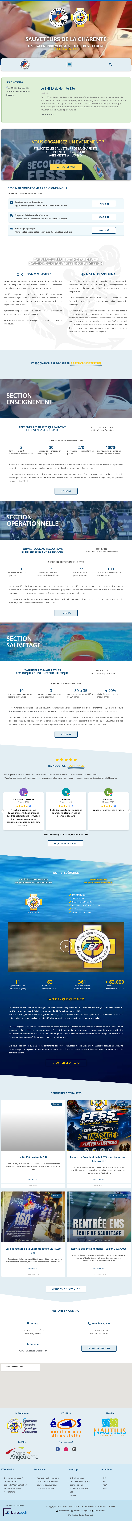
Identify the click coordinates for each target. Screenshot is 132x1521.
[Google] (74, 1449)
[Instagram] (66, 1449)
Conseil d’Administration (15, 1484)
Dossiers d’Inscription (80, 1481)
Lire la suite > (33, 1179)
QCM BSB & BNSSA (45, 1488)
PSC (104, 1481)
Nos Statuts (9, 1491)
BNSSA (73, 1495)
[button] (69, 64)
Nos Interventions (12, 1488)
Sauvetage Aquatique (47, 1484)
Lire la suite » (47, 114)
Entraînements (77, 1478)
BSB (71, 1491)
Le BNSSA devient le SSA (58, 88)
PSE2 (105, 1488)
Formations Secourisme (48, 1478)
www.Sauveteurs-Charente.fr (33, 1350)
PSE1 (105, 1484)
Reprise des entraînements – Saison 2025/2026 (99, 1248)
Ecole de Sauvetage (79, 1488)
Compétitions (76, 1484)
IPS (104, 1478)
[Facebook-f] (58, 1449)
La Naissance (10, 1481)
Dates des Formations (47, 1481)
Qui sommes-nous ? (13, 1478)
